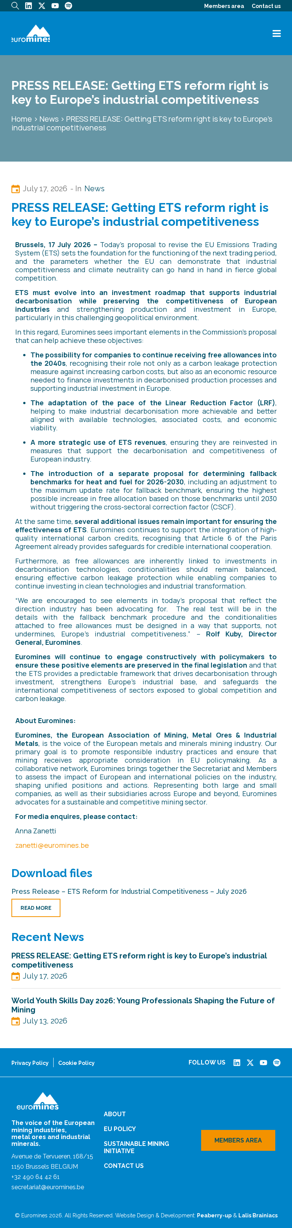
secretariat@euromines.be (47, 1187)
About (115, 1114)
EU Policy (120, 1129)
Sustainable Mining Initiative (136, 1147)
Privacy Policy (30, 1063)
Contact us (266, 6)
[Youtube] (55, 6)
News (49, 119)
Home (21, 119)
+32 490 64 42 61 (35, 1176)
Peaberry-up (214, 1215)
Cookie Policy (76, 1063)
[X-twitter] (42, 6)
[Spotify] (68, 6)
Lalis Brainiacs (258, 1215)
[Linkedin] (28, 6)
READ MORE (36, 907)
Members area (224, 6)
